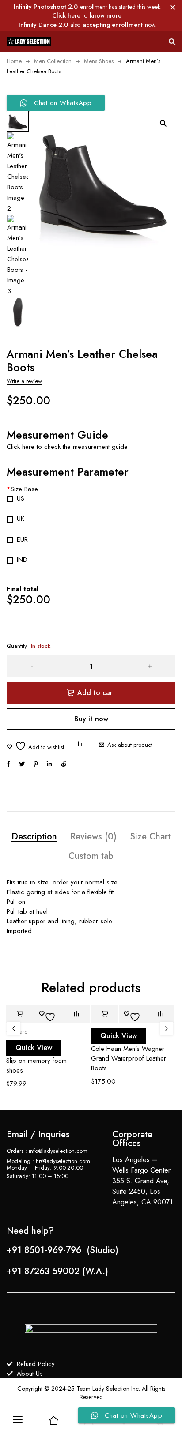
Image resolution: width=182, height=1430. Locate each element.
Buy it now (91, 719)
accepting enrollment (113, 24)
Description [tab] (34, 836)
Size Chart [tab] (150, 836)
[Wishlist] (35, 746)
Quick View (33, 1047)
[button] (163, 123)
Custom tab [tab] (91, 856)
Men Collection (53, 61)
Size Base (22, 489)
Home (14, 61)
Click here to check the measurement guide (68, 447)
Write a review (24, 381)
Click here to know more (86, 15)
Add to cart (96, 693)
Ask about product (129, 745)
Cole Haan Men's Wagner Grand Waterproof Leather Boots (128, 1058)
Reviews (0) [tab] (93, 836)
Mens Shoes (99, 61)
